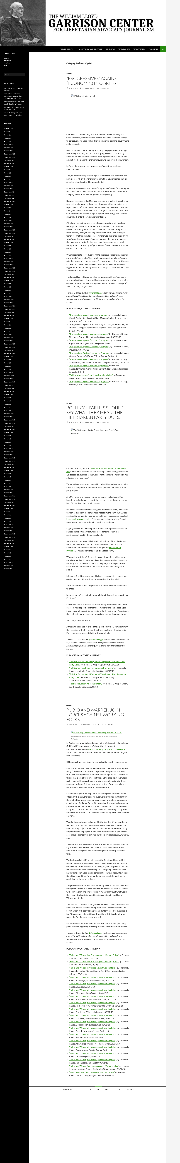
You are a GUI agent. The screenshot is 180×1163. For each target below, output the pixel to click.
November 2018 (9, 423)
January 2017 (8, 493)
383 (106, 1089)
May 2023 (7, 252)
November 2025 (9, 157)
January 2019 (8, 417)
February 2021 (9, 338)
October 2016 (9, 502)
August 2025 (8, 167)
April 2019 (7, 407)
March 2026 (8, 144)
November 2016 (9, 499)
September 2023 (9, 239)
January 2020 (8, 379)
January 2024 (8, 227)
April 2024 (7, 217)
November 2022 (9, 271)
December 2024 (9, 192)
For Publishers (124, 49)
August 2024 (8, 205)
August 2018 (8, 433)
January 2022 (8, 303)
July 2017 (7, 474)
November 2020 (9, 347)
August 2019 (8, 395)
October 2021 (9, 312)
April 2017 (7, 483)
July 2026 (7, 132)
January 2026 (8, 151)
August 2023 (8, 243)
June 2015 (7, 553)
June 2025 (7, 173)
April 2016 (7, 521)
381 (90, 1089)
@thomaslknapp (96, 292)
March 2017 (8, 486)
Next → (130, 1089)
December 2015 (9, 534)
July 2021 (7, 322)
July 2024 (7, 208)
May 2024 (7, 214)
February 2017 (9, 490)
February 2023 (9, 262)
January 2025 (8, 189)
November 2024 (9, 195)
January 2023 (8, 265)
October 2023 (9, 236)
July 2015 (7, 550)
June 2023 (7, 249)
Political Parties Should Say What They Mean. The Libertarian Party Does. (95, 412)
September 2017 (9, 467)
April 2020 (7, 369)
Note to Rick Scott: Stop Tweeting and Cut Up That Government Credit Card (13, 96)
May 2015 (7, 556)
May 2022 (7, 290)
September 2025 (9, 163)
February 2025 (9, 186)
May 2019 (7, 404)
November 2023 (9, 233)
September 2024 (9, 201)
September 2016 (9, 505)
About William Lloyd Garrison (90, 49)
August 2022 (8, 281)
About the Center (66, 49)
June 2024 (7, 211)
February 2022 (9, 300)
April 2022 (7, 293)
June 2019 (7, 401)
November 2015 (9, 537)
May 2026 (7, 138)
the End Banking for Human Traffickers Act (107, 749)
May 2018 (7, 442)
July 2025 (7, 170)
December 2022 (9, 268)
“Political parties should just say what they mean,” (91, 668)
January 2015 (8, 569)
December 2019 (9, 382)
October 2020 (9, 350)
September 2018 (9, 429)
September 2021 (9, 315)
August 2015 (8, 547)
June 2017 (7, 477)
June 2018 (7, 439)
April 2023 (7, 255)
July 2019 (7, 398)
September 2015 (9, 543)
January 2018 (8, 455)
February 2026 (9, 148)
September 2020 (9, 353)
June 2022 (7, 287)
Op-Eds (69, 74)
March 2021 (8, 334)
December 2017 (9, 458)
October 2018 (9, 426)
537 (120, 1089)
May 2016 (7, 518)
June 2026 (7, 135)
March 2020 (8, 372)
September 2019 (9, 391)
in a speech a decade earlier (78, 519)
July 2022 (7, 284)
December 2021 (9, 306)
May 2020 (7, 366)
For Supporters (139, 49)
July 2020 (7, 360)
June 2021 (7, 325)
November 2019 (9, 385)
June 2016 (7, 515)
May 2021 (7, 328)
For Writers (153, 49)
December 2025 (9, 154)
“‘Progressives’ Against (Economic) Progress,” (89, 340)
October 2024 (9, 198)
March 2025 (8, 182)
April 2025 (7, 179)
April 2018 (7, 445)
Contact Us (110, 49)
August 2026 (8, 129)
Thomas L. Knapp (88, 88)
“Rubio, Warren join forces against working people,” (92, 1072)
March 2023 (8, 258)
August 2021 (8, 319)
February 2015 (9, 566)
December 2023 (9, 230)
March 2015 (8, 562)
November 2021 (9, 309)
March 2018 (8, 448)
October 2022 (9, 274)
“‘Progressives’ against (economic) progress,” (89, 334)
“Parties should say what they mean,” (85, 683)
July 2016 (7, 512)
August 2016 (8, 509)
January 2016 (8, 531)
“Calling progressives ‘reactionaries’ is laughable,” (91, 375)
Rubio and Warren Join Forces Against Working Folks (95, 714)
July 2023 (7, 246)
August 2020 (8, 357)
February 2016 (9, 528)
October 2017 (9, 464)
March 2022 (8, 296)
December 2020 (9, 344)
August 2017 (8, 471)
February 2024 (9, 224)
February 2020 (9, 376)
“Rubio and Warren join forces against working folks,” (92, 967)
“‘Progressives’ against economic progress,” (88, 315)
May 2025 (7, 176)
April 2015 (7, 559)
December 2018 (9, 420)
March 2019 (8, 410)
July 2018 (7, 436)
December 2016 (9, 496)
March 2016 (8, 524)
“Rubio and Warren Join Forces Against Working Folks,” (94, 955)
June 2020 (7, 363)
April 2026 (7, 141)
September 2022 (9, 277)
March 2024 (8, 220)
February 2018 (9, 452)
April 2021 (7, 331)
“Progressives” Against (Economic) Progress (92, 81)
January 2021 (8, 341)
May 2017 (7, 480)
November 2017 (9, 461)
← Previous (66, 1089)
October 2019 (9, 388)
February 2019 (9, 414)
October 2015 (9, 540)
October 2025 (9, 160)
